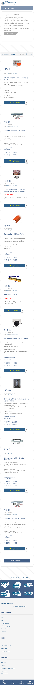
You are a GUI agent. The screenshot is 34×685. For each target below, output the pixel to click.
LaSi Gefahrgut (10, 33)
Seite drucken (16, 578)
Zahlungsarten (5, 623)
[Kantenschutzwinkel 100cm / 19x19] (17, 218)
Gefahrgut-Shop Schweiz (19, 606)
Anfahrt (3, 665)
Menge (26, 104)
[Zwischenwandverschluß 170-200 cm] (17, 115)
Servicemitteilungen (6, 645)
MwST (7, 73)
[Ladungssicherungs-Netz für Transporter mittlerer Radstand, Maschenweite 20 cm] (17, 174)
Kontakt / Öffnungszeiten (8, 668)
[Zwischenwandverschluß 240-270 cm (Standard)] (17, 442)
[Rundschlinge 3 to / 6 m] (14, 279)
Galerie (30, 54)
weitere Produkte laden (16, 560)
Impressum (4, 671)
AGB (2, 620)
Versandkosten (14, 73)
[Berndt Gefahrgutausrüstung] (8, 3)
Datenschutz (4, 674)
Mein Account (4, 643)
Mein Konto (21, 683)
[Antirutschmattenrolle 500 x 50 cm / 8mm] (17, 323)
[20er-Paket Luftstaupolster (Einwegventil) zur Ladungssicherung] (17, 383)
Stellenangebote (5, 651)
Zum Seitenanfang (28, 578)
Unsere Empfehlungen (7, 603)
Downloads (4, 648)
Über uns (3, 662)
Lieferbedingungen (6, 626)
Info (2, 617)
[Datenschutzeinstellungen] (3, 682)
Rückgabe (3, 631)
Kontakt (13, 683)
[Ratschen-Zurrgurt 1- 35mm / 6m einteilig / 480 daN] (17, 62)
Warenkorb (30, 683)
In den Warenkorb (15, 102)
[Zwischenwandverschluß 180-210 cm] (17, 503)
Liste (23, 54)
